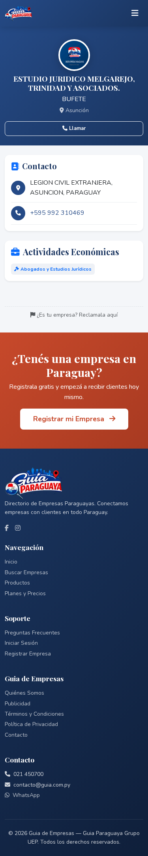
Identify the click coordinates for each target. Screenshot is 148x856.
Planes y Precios (25, 593)
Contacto (16, 735)
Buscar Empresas (26, 572)
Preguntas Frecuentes (32, 632)
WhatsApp (26, 795)
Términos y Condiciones (34, 714)
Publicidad (17, 703)
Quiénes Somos (24, 693)
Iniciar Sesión (21, 643)
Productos (17, 583)
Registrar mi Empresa (69, 419)
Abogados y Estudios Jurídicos (56, 269)
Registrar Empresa (28, 653)
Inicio (11, 562)
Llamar (77, 128)
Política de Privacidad (31, 724)
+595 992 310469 (57, 212)
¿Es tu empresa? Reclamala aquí (77, 315)
